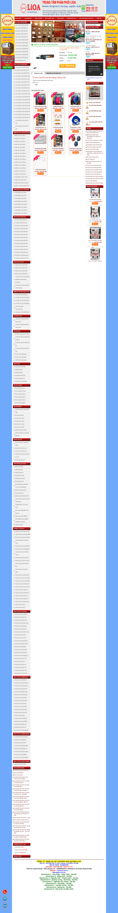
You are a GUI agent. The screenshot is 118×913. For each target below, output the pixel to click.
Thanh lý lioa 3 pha (20, 607)
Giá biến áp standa (20, 478)
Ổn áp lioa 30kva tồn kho (21, 240)
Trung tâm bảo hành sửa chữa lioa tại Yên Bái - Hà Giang (21, 789)
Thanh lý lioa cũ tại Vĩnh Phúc (94, 165)
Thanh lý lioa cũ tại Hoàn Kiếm (21, 571)
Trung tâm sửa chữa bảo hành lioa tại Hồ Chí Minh (21, 822)
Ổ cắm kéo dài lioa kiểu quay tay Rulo (22, 338)
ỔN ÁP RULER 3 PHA (20, 430)
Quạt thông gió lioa (20, 378)
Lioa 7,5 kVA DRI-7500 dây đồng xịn (95, 253)
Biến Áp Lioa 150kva (20, 156)
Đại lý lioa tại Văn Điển (21, 652)
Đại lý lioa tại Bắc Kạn (20, 724)
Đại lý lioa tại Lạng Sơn (21, 712)
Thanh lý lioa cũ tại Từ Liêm (22, 560)
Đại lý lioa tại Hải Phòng (21, 694)
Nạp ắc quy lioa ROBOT (21, 516)
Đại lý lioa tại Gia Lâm (20, 617)
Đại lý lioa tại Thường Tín (21, 655)
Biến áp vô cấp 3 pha (20, 174)
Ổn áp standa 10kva (20, 394)
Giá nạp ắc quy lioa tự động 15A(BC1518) (22, 287)
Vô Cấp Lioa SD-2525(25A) (22, 303)
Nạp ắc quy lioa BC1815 (21, 267)
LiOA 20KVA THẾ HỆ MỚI (21, 48)
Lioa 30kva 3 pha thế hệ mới (22, 82)
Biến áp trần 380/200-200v (22, 496)
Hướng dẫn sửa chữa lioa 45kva (95, 176)
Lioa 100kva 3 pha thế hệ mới (22, 93)
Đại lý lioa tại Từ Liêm (20, 637)
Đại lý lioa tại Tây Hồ (20, 635)
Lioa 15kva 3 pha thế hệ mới (22, 76)
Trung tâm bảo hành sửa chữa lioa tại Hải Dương (21, 781)
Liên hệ (99, 18)
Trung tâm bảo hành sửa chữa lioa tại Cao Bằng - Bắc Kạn (21, 801)
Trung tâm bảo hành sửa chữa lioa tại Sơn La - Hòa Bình (21, 793)
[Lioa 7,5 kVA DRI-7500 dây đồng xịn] (95, 246)
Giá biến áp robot (19, 475)
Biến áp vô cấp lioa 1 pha (21, 291)
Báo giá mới (38, 18)
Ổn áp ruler (17, 406)
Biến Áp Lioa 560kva (20, 171)
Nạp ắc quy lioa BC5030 (21, 273)
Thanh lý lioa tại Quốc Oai (21, 598)
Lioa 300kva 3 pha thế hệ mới (22, 105)
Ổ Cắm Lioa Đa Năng (20, 357)
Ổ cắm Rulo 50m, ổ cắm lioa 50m (58, 106)
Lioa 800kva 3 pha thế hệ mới (22, 117)
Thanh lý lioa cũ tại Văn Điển (22, 581)
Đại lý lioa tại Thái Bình (21, 697)
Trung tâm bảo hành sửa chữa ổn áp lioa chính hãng (21, 840)
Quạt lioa (17, 363)
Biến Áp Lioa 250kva (20, 162)
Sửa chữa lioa (49, 18)
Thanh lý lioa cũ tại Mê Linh (22, 592)
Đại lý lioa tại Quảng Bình (21, 745)
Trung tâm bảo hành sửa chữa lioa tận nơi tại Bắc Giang (21, 836)
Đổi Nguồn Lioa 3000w (21, 213)
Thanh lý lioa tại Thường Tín (22, 584)
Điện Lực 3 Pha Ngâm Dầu (22, 185)
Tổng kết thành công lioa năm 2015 (94, 78)
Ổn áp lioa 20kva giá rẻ (92, 157)
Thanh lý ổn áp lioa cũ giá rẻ (22, 454)
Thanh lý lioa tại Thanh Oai (22, 601)
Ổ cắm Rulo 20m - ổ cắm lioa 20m (40, 127)
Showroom (28, 18)
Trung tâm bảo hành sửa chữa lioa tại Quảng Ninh (21, 805)
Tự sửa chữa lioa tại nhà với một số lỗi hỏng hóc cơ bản (22, 826)
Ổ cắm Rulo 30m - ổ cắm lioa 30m (76, 106)
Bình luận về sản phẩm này (54, 73)
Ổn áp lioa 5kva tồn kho (21, 222)
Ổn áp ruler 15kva (19, 424)
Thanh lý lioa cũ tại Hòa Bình (94, 167)
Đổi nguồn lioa (71, 18)
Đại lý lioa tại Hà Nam (20, 703)
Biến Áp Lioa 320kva (20, 165)
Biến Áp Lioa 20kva (20, 141)
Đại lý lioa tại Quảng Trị (21, 748)
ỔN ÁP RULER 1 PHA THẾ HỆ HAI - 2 (22, 434)
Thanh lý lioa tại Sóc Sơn (21, 595)
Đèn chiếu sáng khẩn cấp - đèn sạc (22, 512)
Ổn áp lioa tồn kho (20, 217)
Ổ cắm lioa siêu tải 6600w (58, 127)
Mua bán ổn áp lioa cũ (86, 18)
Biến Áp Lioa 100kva (20, 153)
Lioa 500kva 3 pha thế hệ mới (22, 111)
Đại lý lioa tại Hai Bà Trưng (22, 632)
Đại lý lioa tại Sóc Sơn (20, 667)
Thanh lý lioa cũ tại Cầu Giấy (22, 537)
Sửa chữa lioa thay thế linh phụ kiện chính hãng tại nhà (95, 131)
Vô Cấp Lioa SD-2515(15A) (22, 300)
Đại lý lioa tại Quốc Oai (21, 670)
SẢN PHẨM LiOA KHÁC (20, 463)
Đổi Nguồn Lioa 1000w (21, 201)
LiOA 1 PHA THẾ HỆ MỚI (20, 22)
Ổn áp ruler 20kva (19, 427)
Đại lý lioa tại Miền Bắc (21, 677)
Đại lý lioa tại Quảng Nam (21, 751)
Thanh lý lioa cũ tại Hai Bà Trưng (21, 553)
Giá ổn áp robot (19, 466)
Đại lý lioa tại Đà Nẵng (21, 754)
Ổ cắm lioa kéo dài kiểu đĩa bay (22, 350)
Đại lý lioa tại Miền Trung (22, 734)
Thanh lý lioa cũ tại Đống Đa (22, 549)
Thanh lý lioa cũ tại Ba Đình (22, 575)
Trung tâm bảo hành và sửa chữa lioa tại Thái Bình (21, 777)
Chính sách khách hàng (93, 149)
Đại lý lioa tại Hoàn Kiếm (21, 643)
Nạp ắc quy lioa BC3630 (21, 270)
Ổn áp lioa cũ (18, 439)
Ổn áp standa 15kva (20, 397)
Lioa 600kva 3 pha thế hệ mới (22, 114)
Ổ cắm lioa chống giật (20, 354)
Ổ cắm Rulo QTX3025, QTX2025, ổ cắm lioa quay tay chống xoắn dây (58, 149)
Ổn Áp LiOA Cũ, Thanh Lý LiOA (21, 444)
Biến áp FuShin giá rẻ (20, 490)
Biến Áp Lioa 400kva (20, 168)
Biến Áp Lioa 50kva (20, 147)
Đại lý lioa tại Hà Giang (21, 718)
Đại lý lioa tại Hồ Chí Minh (22, 761)
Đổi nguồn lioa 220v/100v (21, 189)
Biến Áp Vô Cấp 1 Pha (21, 180)
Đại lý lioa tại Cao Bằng (21, 721)
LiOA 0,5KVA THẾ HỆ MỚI (21, 25)
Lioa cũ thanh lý (91, 159)
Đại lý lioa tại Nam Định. (21, 700)
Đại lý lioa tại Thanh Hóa (21, 737)
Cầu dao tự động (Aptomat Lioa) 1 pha (22, 320)
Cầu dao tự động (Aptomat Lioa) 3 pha (22, 326)
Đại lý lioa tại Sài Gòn (20, 764)
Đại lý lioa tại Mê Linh (20, 664)
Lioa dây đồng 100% (20, 60)
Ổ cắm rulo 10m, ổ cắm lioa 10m (41, 106)
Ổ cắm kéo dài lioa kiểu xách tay (22, 344)
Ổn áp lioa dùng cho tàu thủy (21, 770)
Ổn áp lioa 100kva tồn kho (21, 255)
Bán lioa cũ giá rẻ (18, 775)
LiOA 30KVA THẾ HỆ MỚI (21, 54)
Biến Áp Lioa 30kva (20, 144)
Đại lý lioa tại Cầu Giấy (21, 620)
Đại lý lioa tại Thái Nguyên (21, 730)
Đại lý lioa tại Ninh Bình (21, 709)
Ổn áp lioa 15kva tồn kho (21, 231)
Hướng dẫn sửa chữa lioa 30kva (95, 178)
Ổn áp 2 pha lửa (19, 493)
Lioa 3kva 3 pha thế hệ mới (22, 67)
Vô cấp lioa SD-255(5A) (21, 294)
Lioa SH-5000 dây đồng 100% (95, 212)
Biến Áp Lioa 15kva (20, 138)
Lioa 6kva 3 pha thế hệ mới (22, 70)
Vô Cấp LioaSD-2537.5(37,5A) (19, 308)
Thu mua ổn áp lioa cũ (20, 451)
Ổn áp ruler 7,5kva (20, 418)
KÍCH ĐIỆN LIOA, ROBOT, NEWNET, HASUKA (21, 520)
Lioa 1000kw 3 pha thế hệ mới (21, 122)
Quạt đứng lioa (19, 372)
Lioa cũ (17, 457)
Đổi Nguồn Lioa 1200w (21, 204)
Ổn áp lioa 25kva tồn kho (21, 237)
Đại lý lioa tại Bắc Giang (21, 691)
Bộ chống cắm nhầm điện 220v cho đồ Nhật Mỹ (21, 486)
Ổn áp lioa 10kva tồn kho (21, 228)
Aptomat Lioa (18, 316)
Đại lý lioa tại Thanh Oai (21, 673)
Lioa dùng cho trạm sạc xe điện (95, 140)
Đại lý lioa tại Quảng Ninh (21, 683)
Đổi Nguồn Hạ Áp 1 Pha (21, 177)
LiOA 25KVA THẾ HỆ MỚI (21, 51)
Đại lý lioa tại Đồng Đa (21, 629)
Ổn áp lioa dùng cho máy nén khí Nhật (94, 162)
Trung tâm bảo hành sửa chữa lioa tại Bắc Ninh (21, 785)
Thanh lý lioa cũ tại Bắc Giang (94, 169)
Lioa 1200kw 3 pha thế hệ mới (21, 128)
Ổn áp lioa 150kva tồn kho (21, 258)
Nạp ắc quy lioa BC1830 (21, 265)
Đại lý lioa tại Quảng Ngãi (21, 757)
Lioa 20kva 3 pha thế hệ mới (22, 79)
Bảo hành (61, 18)
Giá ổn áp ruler (19, 469)
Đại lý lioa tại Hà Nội (20, 611)
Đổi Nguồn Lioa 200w (20, 192)
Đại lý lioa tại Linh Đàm (21, 649)
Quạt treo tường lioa (20, 366)
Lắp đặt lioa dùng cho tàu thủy (94, 144)
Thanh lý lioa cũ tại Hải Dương (94, 172)
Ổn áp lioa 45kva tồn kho (21, 243)
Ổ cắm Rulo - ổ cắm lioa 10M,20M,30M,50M (75, 127)
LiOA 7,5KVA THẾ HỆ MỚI (21, 40)
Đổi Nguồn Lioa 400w (20, 195)
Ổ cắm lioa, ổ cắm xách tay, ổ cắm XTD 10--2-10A (76, 149)
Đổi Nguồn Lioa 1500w (21, 207)
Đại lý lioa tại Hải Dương (21, 686)
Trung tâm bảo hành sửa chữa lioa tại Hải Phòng (21, 809)
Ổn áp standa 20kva (20, 400)
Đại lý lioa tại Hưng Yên (21, 688)
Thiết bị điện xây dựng (20, 360)
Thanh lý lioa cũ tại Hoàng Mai (21, 565)
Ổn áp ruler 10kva (19, 421)
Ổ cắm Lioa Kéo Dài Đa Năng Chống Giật (49, 78)
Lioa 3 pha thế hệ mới (20, 64)
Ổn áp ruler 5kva (19, 415)
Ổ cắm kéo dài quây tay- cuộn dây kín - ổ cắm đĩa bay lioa (40, 170)
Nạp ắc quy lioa (19, 262)
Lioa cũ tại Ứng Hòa (92, 180)
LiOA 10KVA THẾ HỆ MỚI (21, 43)
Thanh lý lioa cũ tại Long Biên (22, 534)
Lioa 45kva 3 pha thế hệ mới (22, 85)
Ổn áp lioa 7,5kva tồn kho (21, 225)
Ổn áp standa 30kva (20, 403)
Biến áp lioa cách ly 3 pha (21, 183)
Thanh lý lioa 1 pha (20, 604)
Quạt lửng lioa (18, 369)
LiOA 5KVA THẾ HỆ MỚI (21, 37)
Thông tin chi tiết (38, 73)
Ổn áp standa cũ (19, 481)
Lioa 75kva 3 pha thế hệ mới (22, 91)
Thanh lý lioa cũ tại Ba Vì (21, 589)
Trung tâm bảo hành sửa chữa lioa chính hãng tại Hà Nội (21, 797)
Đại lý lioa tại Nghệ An (20, 739)
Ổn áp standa (18, 385)
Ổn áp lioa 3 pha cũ (20, 460)
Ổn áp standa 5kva (20, 388)
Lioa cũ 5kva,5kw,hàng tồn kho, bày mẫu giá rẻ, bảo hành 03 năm (22, 813)
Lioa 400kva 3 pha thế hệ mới (22, 108)
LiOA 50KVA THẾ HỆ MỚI (21, 57)
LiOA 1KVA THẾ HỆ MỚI (21, 28)
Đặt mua (67, 66)
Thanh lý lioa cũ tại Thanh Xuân (21, 542)
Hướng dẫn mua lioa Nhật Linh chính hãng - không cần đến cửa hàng (95, 153)
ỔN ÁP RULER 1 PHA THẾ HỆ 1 (22, 411)
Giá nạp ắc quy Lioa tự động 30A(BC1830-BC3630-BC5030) (22, 279)
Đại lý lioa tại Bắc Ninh (21, 680)
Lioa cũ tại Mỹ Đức (18, 772)
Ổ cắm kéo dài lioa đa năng (22, 334)
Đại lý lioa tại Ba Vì (20, 661)
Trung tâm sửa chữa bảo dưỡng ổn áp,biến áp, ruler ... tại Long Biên (22, 831)
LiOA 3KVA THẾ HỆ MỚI (21, 34)
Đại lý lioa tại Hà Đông (21, 626)
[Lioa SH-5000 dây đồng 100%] (95, 205)
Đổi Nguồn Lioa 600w (20, 198)
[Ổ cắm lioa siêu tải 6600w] (58, 120)
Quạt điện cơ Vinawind (21, 381)
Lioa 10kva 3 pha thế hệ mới (22, 73)
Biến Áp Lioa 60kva (20, 150)
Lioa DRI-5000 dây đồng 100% (95, 192)
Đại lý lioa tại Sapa (20, 715)
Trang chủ (18, 18)
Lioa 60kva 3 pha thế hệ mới (22, 88)
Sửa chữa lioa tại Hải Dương (21, 819)
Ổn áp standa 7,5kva (20, 391)
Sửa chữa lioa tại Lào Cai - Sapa (22, 817)
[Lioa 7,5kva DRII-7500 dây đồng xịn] (95, 225)
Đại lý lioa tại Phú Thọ (20, 727)
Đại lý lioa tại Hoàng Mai (21, 640)
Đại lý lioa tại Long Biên (21, 614)
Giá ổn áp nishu (19, 472)
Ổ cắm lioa (17, 331)
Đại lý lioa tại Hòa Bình (21, 706)
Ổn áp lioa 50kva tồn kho (21, 246)
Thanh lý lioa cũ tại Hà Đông (22, 546)
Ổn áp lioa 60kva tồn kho (21, 249)
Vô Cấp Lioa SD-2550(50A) (22, 312)
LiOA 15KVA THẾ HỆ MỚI (21, 45)
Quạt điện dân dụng (20, 375)
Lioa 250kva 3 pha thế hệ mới (22, 102)
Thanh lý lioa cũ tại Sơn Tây (22, 587)
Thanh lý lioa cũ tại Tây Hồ (22, 557)
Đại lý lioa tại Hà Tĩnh (20, 742)
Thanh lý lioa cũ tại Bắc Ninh (94, 174)
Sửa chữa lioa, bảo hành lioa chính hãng (22, 500)
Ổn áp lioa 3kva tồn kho (21, 219)
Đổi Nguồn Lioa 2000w (21, 210)
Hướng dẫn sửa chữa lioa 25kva (95, 183)
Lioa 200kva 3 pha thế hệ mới (22, 99)
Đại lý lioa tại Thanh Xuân (21, 623)
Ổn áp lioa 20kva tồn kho (21, 234)
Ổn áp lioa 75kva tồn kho (21, 252)
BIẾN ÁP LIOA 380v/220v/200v (22, 132)
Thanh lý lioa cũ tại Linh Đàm (22, 578)
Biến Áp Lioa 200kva (20, 159)
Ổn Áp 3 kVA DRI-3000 (93, 102)
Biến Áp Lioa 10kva (20, 135)
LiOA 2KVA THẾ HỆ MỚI (21, 31)
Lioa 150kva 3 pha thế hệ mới (22, 96)
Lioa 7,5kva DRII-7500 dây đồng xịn (95, 233)
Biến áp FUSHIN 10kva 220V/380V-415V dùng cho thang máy (93, 136)
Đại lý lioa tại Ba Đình (20, 646)
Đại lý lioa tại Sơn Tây (20, 658)
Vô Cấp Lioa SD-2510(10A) (22, 297)
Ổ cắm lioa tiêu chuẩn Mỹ (40, 149)
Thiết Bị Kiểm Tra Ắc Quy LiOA (21, 506)
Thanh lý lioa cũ (19, 528)
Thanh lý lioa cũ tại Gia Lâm (22, 531)
